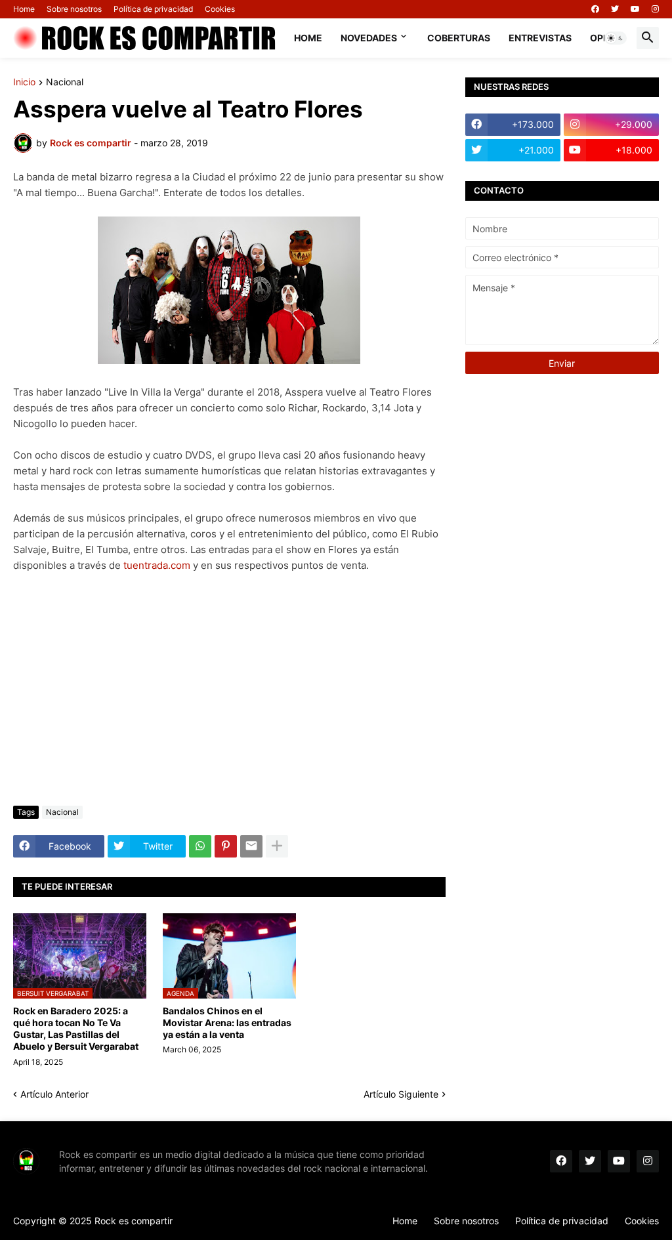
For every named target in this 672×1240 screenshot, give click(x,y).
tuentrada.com (156, 565)
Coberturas (458, 37)
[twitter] (615, 9)
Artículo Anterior (54, 1094)
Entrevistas (540, 37)
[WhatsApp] (200, 846)
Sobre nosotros (74, 9)
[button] (615, 38)
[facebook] (595, 9)
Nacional (64, 82)
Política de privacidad (153, 9)
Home (24, 9)
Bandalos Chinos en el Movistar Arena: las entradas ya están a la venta (227, 1022)
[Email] (251, 846)
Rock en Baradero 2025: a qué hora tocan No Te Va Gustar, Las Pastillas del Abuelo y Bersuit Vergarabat (75, 1028)
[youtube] (635, 9)
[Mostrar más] (277, 846)
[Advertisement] (229, 697)
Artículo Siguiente (401, 1094)
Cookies (220, 9)
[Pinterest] (226, 846)
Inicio (24, 82)
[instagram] (655, 9)
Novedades (369, 37)
